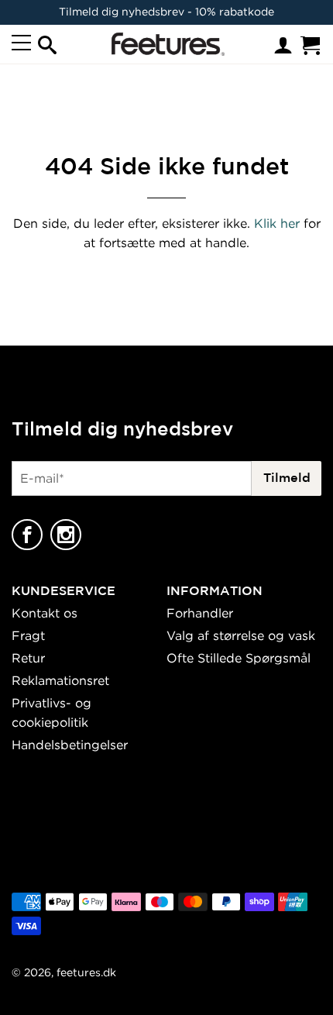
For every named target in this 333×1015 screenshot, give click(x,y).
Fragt (28, 635)
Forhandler (199, 613)
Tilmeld (287, 477)
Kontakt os (44, 613)
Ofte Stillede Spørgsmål (238, 658)
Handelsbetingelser (70, 745)
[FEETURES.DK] (165, 44)
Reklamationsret (60, 680)
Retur (28, 658)
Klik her (277, 223)
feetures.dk (86, 972)
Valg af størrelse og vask (240, 635)
